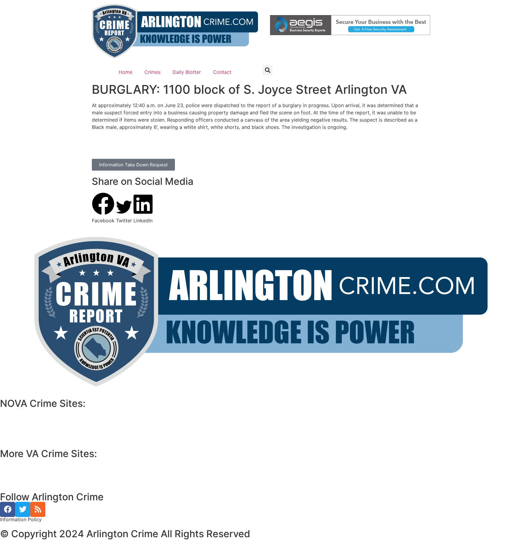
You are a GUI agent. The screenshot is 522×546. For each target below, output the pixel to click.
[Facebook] (7, 509)
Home (125, 72)
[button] (267, 70)
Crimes (152, 72)
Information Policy (21, 519)
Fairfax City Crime (25, 426)
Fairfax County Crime (28, 419)
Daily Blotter (186, 72)
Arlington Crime (22, 434)
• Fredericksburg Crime (27, 469)
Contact (222, 72)
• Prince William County (27, 462)
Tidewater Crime (23, 477)
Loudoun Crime (21, 412)
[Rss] (37, 509)
